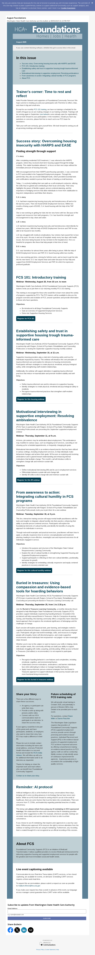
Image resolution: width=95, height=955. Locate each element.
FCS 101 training (40, 109)
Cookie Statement (68, 8)
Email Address (12, 908)
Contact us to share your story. (28, 776)
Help (57, 949)
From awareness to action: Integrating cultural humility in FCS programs (49, 76)
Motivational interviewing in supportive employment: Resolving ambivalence (50, 73)
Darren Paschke (63, 718)
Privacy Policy (40, 949)
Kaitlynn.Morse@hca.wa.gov (29, 886)
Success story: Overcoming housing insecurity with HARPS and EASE (49, 63)
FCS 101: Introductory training (33, 66)
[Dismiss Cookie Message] (92, 2)
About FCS (26, 78)
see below (44, 114)
